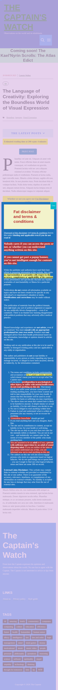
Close (53, 206)
